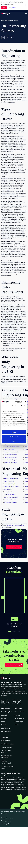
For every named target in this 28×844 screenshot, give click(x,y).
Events (17, 725)
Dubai (3, 722)
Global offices (5, 741)
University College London (11, 486)
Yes (4, 7)
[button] (25, 597)
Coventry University (9, 494)
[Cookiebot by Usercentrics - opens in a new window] (16, 402)
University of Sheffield (10, 502)
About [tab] (23, 406)
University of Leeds (9, 492)
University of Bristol (9, 484)
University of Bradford (10, 454)
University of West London (11, 452)
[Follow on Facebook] (8, 702)
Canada (3, 718)
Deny (14, 441)
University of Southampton (11, 447)
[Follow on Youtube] (14, 702)
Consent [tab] (5, 406)
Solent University (9, 489)
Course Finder (19, 712)
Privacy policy (5, 821)
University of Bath (9, 449)
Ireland (3, 725)
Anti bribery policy (7, 744)
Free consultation (13, 547)
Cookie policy (5, 824)
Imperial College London (11, 478)
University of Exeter (9, 500)
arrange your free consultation (15, 525)
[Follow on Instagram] (19, 702)
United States (5, 731)
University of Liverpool (10, 457)
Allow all (14, 432)
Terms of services (7, 818)
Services (17, 715)
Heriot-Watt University (10, 462)
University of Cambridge (11, 399)
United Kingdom (6, 712)
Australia (4, 715)
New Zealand (5, 728)
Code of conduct (6, 747)
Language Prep (19, 718)
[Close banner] (25, 401)
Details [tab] (14, 406)
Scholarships (19, 722)
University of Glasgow (10, 460)
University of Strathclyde (11, 497)
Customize (13, 436)
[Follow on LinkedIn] (3, 702)
